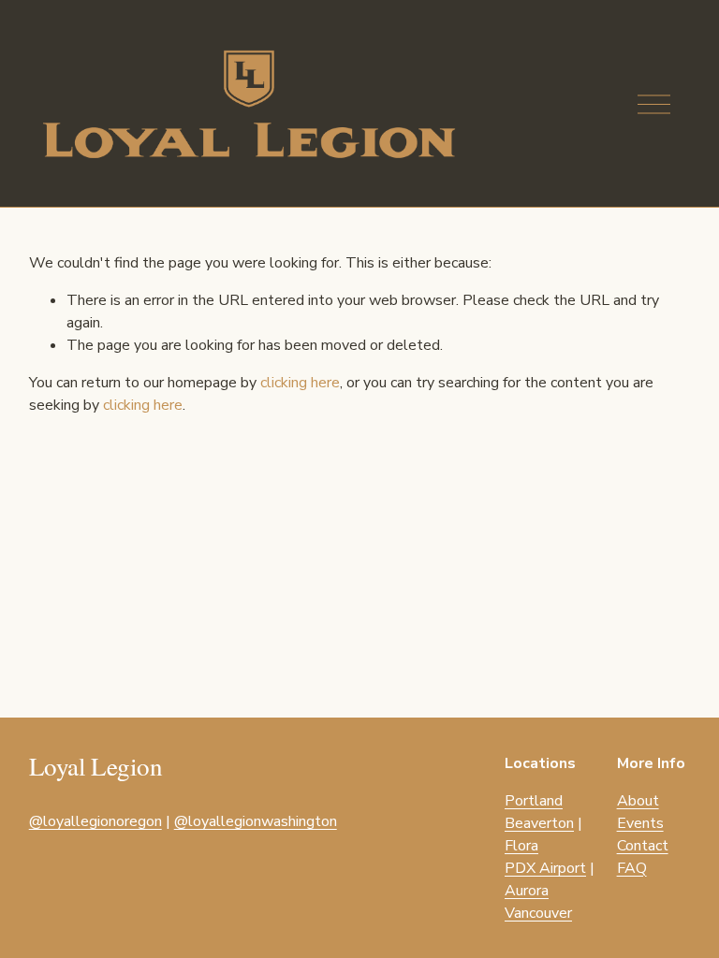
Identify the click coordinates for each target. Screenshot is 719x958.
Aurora (527, 890)
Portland (534, 801)
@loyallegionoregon (95, 821)
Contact (642, 845)
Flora (521, 845)
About (638, 801)
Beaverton (539, 823)
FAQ (632, 868)
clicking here (300, 382)
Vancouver (538, 913)
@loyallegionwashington (255, 821)
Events (640, 823)
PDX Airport (545, 868)
